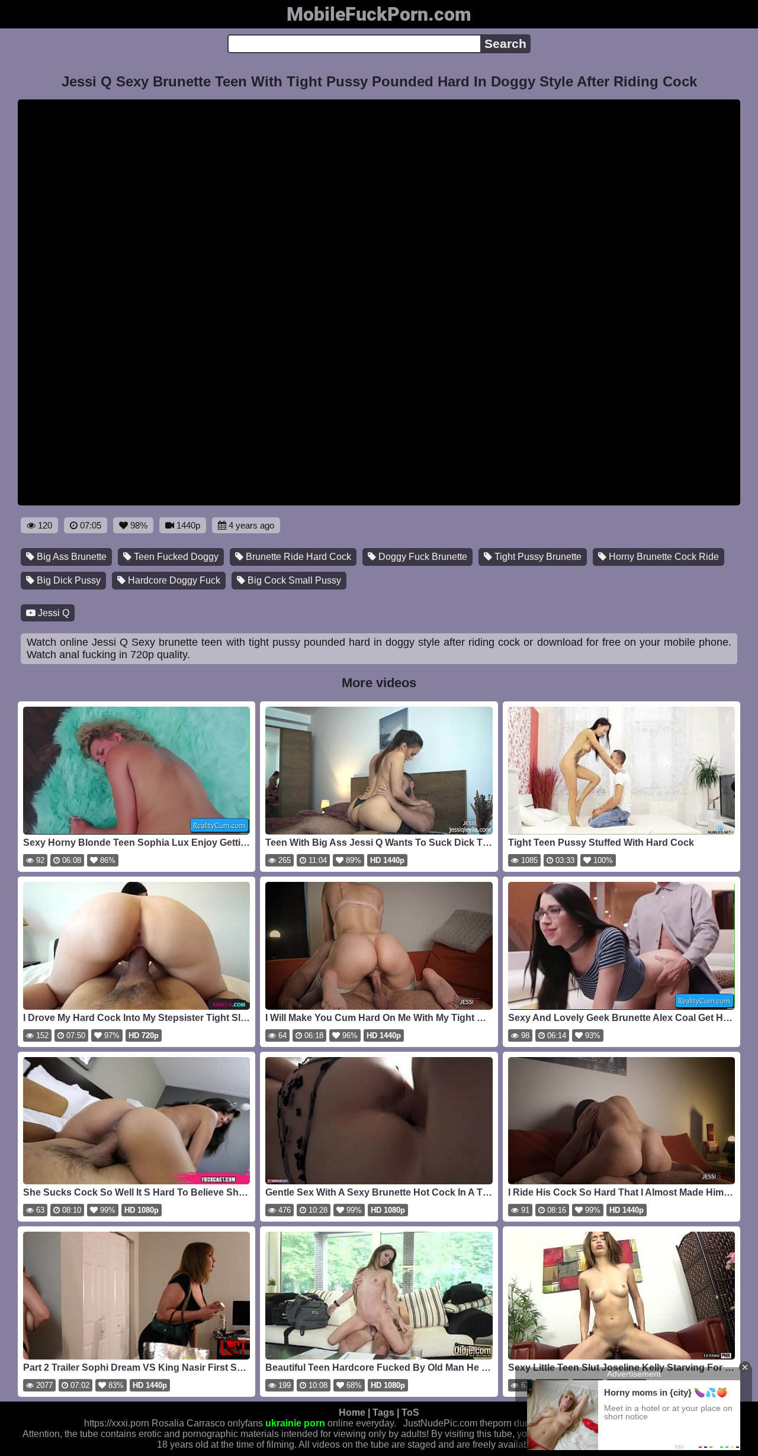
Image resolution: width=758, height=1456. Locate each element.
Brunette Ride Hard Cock (297, 557)
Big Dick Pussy (67, 580)
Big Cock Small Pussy (293, 580)
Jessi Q (52, 613)
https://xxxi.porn (116, 1423)
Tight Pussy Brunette (537, 557)
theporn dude (507, 1423)
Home (352, 1412)
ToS (410, 1412)
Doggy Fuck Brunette (421, 557)
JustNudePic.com (440, 1423)
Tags (383, 1412)
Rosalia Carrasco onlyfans (207, 1423)
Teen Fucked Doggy (175, 557)
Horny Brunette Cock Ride (662, 557)
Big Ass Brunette (70, 557)
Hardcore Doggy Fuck (173, 580)
